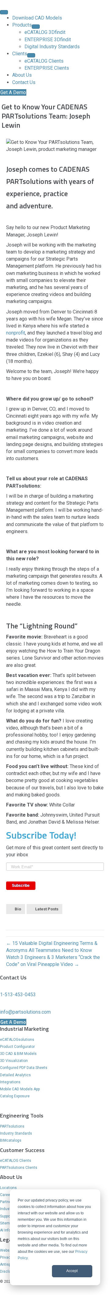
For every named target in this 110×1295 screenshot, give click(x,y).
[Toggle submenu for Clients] (31, 55)
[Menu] (4, 12)
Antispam (8, 1264)
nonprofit (15, 333)
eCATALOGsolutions (17, 1039)
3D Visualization (14, 1061)
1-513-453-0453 (18, 994)
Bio (18, 909)
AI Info (5, 1230)
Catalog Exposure (15, 1096)
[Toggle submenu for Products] (36, 26)
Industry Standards (16, 1133)
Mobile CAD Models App (20, 1089)
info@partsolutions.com (25, 1012)
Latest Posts (46, 909)
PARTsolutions (12, 1126)
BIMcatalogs (10, 1140)
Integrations (10, 1082)
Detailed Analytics (15, 1075)
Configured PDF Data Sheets (23, 1068)
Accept (72, 1271)
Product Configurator (17, 1046)
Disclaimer (9, 1271)
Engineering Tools (21, 1115)
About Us (11, 1177)
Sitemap (7, 1223)
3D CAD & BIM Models (18, 1054)
